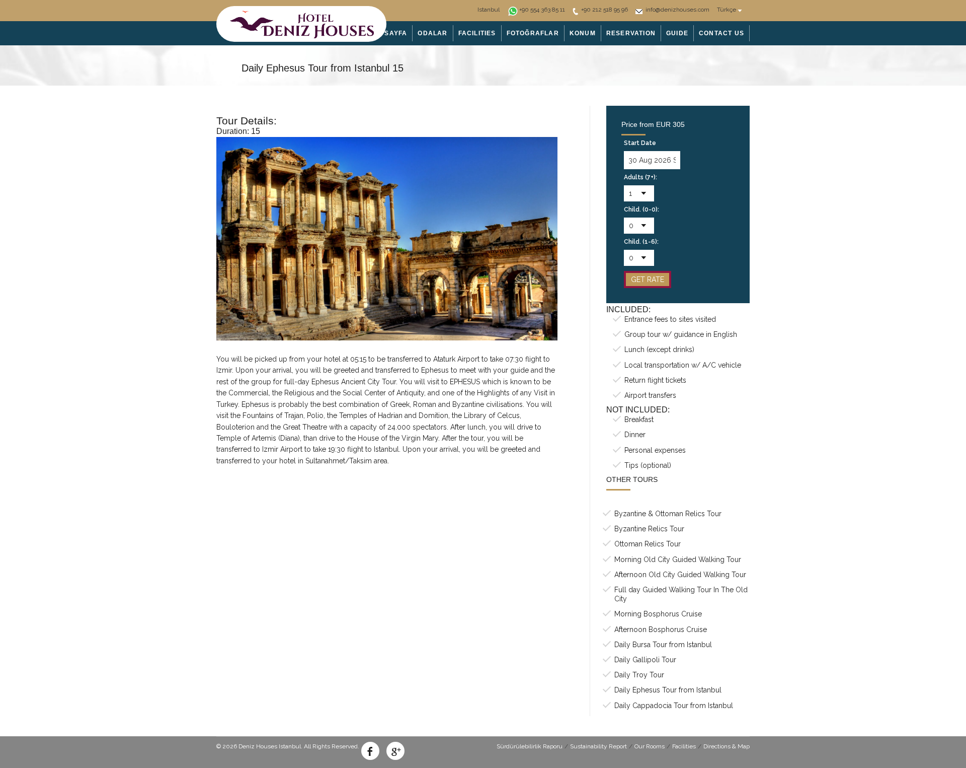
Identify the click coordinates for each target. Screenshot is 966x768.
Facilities (684, 746)
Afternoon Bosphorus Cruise (660, 629)
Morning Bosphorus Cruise (658, 614)
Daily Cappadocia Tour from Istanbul (673, 706)
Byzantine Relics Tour (649, 529)
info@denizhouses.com (677, 9)
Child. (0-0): (641, 209)
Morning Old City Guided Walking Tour (677, 559)
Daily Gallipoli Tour (645, 660)
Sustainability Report (598, 746)
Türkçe (726, 9)
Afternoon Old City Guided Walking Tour (680, 575)
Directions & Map (726, 746)
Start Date (640, 143)
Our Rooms (649, 746)
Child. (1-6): (641, 242)
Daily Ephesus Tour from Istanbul (667, 690)
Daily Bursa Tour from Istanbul (663, 645)
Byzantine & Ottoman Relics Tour (667, 514)
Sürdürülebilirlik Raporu (529, 746)
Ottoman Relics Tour (647, 544)
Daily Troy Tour (639, 675)
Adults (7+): (640, 177)
